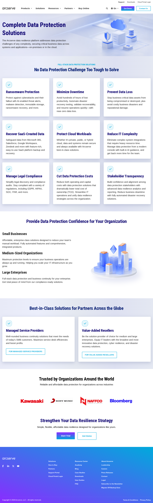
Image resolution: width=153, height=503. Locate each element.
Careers (104, 469)
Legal (103, 480)
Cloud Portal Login (144, 2)
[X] (13, 466)
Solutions (40, 8)
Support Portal (53, 472)
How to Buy (52, 465)
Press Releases (107, 472)
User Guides (79, 480)
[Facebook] (3, 466)
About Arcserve (107, 461)
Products (25, 8)
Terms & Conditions (130, 500)
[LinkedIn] (8, 466)
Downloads (131, 2)
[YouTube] (18, 466)
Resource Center (81, 461)
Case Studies (80, 472)
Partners (69, 8)
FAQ (76, 484)
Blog (77, 469)
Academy (78, 465)
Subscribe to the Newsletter (112, 484)
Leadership (105, 465)
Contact (104, 476)
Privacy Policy (145, 500)
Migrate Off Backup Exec (110, 488)
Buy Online (84, 8)
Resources (53, 8)
